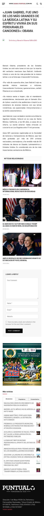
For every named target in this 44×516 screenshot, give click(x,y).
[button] (22, 364)
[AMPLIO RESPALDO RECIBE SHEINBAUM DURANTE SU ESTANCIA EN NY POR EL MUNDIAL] (22, 244)
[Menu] (3, 3)
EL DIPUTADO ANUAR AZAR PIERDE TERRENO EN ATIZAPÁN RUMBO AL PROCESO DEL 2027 (17, 463)
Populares (22, 399)
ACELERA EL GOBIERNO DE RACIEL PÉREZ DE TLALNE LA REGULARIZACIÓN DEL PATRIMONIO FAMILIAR (19, 434)
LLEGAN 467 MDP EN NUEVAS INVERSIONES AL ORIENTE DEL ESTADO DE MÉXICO (19, 442)
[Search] (41, 3)
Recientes (9, 399)
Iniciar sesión (7, 509)
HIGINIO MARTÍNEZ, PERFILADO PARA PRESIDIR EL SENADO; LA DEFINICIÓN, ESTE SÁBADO (18, 417)
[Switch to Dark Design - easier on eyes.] (37, 4)
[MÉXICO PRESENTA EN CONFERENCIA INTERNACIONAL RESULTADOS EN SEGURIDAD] (22, 175)
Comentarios (35, 399)
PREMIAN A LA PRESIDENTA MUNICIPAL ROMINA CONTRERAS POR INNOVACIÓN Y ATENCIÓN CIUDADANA (19, 426)
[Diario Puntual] (21, 3)
